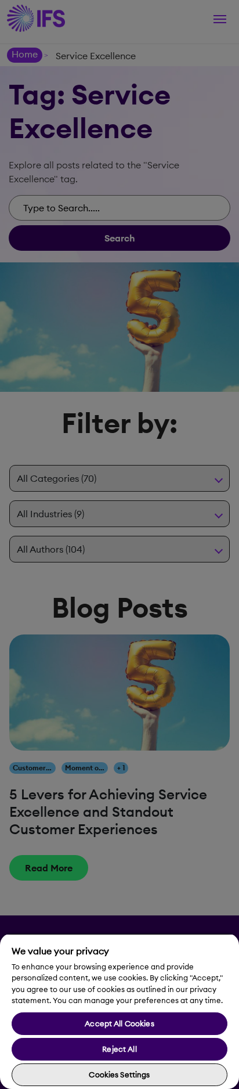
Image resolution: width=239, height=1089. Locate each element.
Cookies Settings (119, 1074)
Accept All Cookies (119, 1023)
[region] (119, 1011)
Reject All (119, 1049)
